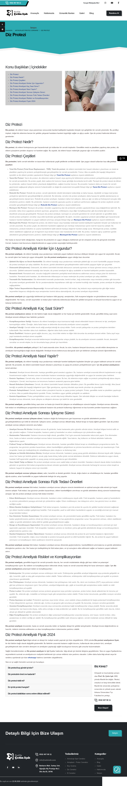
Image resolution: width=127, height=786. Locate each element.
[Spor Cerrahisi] (2, 29)
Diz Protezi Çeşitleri (17, 80)
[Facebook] (7, 767)
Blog (91, 13)
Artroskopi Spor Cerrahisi (76, 759)
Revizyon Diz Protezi (82, 220)
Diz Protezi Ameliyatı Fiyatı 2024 (22, 101)
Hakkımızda (49, 13)
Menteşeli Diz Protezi (68, 235)
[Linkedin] (19, 767)
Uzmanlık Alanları (66, 13)
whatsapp (32, 658)
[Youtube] (13, 767)
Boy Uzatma (71, 766)
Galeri (81, 13)
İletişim (33, 28)
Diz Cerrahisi (71, 769)
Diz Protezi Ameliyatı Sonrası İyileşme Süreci (27, 92)
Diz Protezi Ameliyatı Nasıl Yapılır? (23, 89)
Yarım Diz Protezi (100, 187)
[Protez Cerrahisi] (2, 24)
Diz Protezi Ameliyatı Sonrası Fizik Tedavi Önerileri (29, 95)
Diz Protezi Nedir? (17, 77)
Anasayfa (34, 13)
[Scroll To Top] (123, 783)
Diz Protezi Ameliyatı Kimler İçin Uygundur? (27, 83)
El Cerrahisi (71, 773)
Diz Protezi (14, 74)
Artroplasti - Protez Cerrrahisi (77, 762)
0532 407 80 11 (15, 3)
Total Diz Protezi (63, 175)
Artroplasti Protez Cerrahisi (26, 30)
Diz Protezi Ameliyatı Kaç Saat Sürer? (24, 86)
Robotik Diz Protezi (49, 205)
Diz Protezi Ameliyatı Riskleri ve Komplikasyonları (29, 98)
